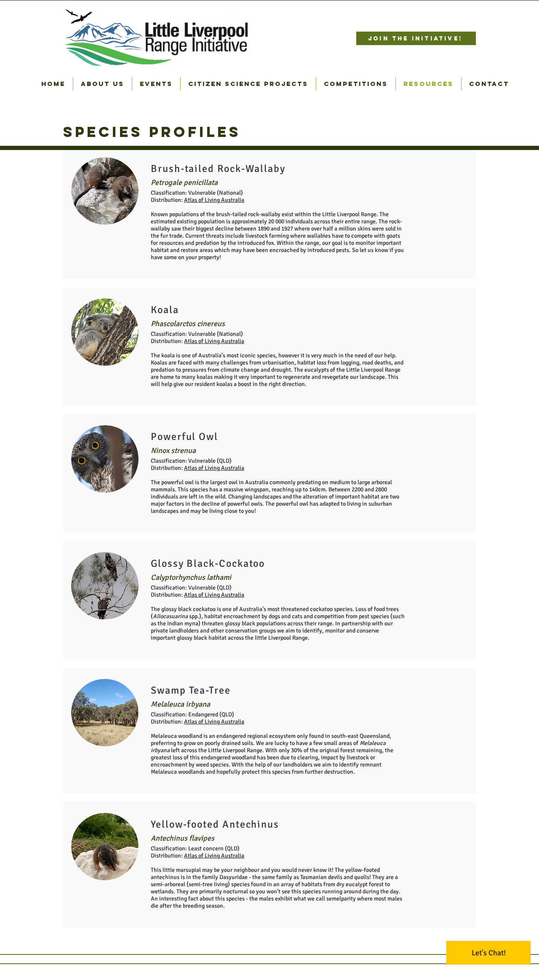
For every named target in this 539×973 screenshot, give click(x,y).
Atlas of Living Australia (214, 200)
